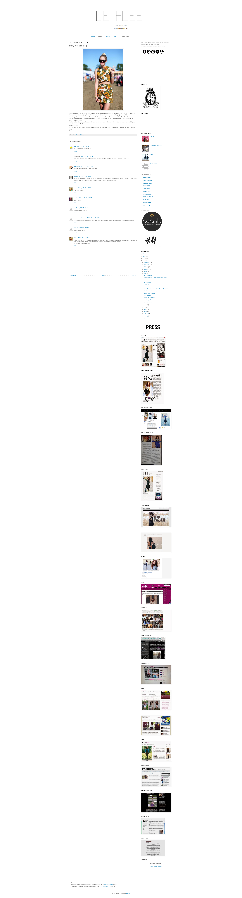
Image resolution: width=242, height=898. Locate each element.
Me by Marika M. (148, 275)
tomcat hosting (153, 866)
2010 (144, 318)
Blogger (128, 893)
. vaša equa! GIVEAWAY (156, 145)
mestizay (76, 198)
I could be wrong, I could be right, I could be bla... (156, 288)
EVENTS (116, 36)
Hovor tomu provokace (149, 280)
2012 (144, 258)
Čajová (76, 237)
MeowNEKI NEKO (147, 194)
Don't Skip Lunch (147, 183)
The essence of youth (149, 293)
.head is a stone (154, 163)
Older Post (133, 275)
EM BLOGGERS (147, 186)
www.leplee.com (108, 884)
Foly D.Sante (146, 188)
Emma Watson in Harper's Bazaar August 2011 (156, 277)
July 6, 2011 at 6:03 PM (84, 237)
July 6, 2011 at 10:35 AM (86, 166)
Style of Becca (147, 202)
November (147, 264)
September (147, 269)
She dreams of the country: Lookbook (153, 291)
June (145, 305)
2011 (144, 260)
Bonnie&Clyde (147, 177)
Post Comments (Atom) (82, 278)
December (147, 262)
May (145, 307)
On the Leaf (146, 199)
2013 (144, 256)
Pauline (76, 188)
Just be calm (147, 284)
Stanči (75, 208)
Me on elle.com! (148, 302)
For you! (152, 136)
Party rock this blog (148, 295)
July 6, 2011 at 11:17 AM (84, 208)
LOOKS (108, 36)
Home (103, 275)
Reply (75, 151)
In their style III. (147, 282)
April (145, 309)
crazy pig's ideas (147, 180)
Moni (75, 146)
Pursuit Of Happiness (149, 297)
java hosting (159, 866)
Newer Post (73, 275)
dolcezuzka (77, 166)
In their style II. (147, 300)
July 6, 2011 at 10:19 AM (83, 146)
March (145, 311)
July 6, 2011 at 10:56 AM (84, 188)
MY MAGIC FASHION (148, 197)
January (146, 316)
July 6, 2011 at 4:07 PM (83, 227)
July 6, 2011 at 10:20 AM (87, 156)
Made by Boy (146, 191)
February (146, 313)
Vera (75, 227)
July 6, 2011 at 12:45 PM (93, 218)
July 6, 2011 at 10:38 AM (84, 176)
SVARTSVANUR (147, 205)
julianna (76, 176)
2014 (144, 254)
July (145, 273)
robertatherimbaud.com (80, 218)
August (146, 271)
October (146, 267)
